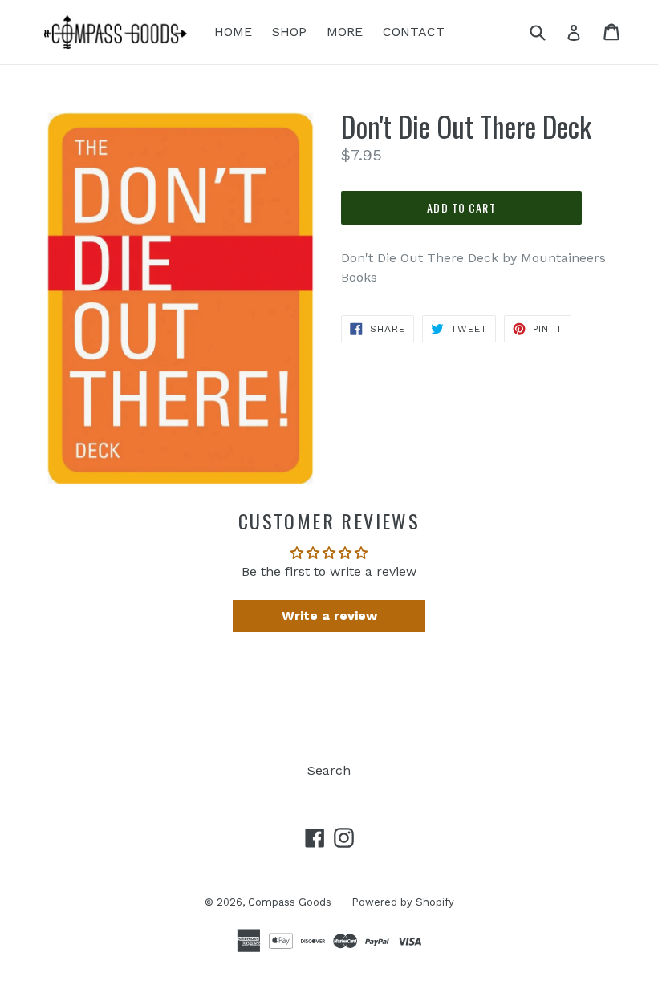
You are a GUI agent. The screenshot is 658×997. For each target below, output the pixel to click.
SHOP (289, 31)
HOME (233, 31)
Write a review (329, 615)
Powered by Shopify (402, 902)
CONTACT (414, 31)
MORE (345, 31)
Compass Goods (289, 902)
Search (329, 770)
